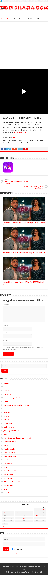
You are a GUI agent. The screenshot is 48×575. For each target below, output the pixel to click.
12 (17, 515)
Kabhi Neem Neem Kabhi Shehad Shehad (17, 438)
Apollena (7, 390)
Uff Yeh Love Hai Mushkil (12, 482)
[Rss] (24, 569)
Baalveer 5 (7, 394)
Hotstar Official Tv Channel (20, 566)
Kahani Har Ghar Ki (10, 442)
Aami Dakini (7, 383)
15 (37, 515)
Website (5, 340)
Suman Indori (8, 474)
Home (4, 19)
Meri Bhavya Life (9, 449)
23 (43, 518)
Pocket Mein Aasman (10, 456)
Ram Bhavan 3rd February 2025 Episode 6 (16, 181)
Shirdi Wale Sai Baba (10, 471)
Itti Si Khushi (8, 423)
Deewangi (7, 412)
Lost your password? (10, 554)
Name (5, 326)
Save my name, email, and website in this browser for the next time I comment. (23, 348)
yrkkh (5, 489)
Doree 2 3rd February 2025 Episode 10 (33, 187)
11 (11, 515)
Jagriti (6, 434)
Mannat (9, 19)
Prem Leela (7, 460)
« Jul (2, 526)
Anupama (7, 387)
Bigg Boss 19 (8, 401)
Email (5, 333)
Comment (6, 305)
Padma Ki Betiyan (9, 453)
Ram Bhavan (8, 464)
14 (30, 515)
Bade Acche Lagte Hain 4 (12, 398)
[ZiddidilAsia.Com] (24, 7)
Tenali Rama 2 (8, 478)
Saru (5, 467)
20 (24, 518)
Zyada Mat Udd (9, 493)
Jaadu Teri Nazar (9, 427)
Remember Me (18, 549)
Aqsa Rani (42, 566)
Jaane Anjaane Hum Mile (12, 431)
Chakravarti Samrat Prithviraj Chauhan (16, 405)
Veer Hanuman (8, 485)
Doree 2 (6, 416)
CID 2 (5, 409)
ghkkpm (6, 420)
